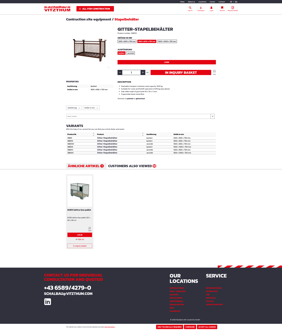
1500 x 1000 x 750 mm (167, 41)
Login (166, 62)
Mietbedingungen (214, 288)
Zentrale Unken (177, 288)
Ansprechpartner (214, 304)
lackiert (121, 53)
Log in (79, 234)
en (236, 1)
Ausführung (72, 107)
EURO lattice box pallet (79, 210)
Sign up (81, 239)
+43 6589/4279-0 (67, 288)
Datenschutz (212, 291)
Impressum (210, 298)
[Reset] (213, 116)
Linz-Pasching (176, 298)
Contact (222, 1)
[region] (89, 51)
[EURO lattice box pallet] (79, 191)
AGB (207, 294)
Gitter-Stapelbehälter (107, 138)
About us (191, 1)
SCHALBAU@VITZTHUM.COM (68, 293)
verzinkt (130, 53)
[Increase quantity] (143, 72)
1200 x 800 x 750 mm (127, 41)
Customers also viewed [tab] (132, 166)
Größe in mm (89, 107)
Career (212, 1)
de (231, 1)
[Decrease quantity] (120, 72)
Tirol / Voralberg (178, 291)
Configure (190, 327)
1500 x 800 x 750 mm (146, 41)
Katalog (210, 301)
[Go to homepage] (57, 8)
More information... (109, 327)
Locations (202, 1)
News (182, 1)
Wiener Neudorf (177, 304)
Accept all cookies (207, 327)
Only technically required (170, 327)
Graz (172, 307)
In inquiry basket (181, 72)
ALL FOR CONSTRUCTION (96, 9)
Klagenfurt (175, 311)
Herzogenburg (176, 301)
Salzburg (174, 294)
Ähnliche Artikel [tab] (85, 166)
